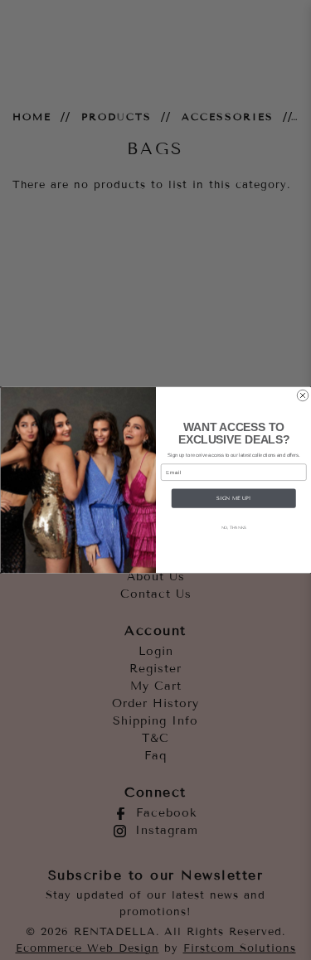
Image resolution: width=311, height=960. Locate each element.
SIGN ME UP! (233, 498)
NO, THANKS (233, 528)
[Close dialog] (303, 395)
